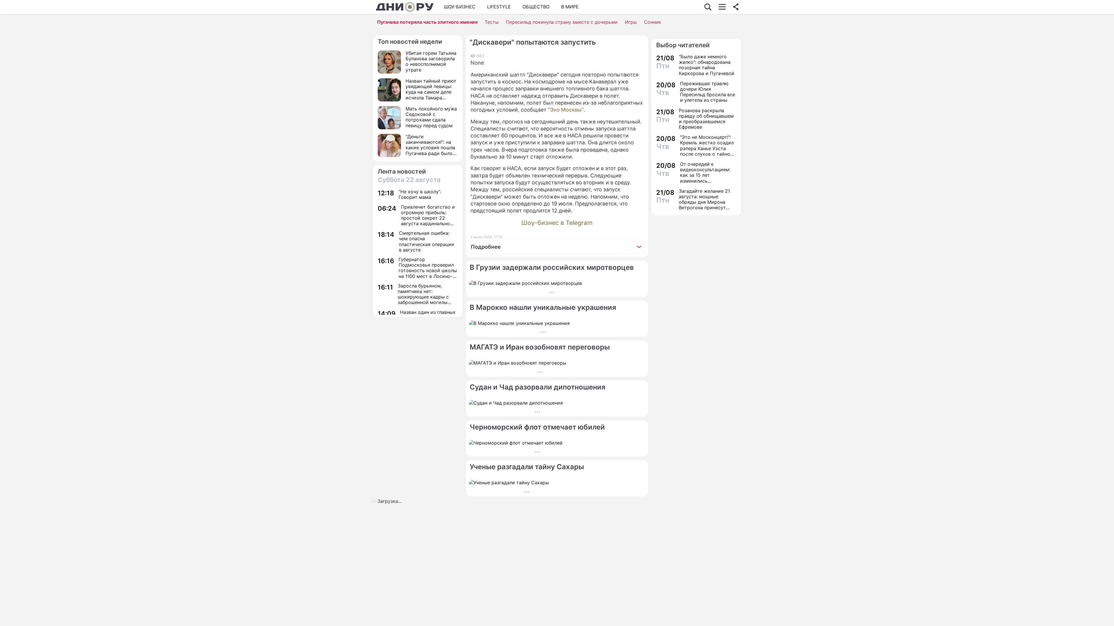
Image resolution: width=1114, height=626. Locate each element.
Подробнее (486, 247)
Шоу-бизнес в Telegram (557, 222)
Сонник (652, 22)
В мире (570, 7)
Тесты (492, 22)
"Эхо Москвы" (566, 110)
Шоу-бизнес (459, 7)
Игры (631, 22)
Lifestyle (499, 7)
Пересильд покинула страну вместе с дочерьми (562, 22)
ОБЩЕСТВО (535, 7)
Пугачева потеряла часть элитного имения (427, 22)
